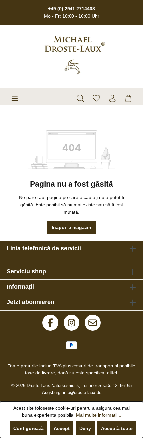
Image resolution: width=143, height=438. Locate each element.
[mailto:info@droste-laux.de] (93, 323)
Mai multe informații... (98, 415)
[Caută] (80, 98)
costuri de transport (92, 365)
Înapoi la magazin (71, 227)
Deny (85, 428)
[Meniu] (15, 98)
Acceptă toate (117, 428)
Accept (62, 428)
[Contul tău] (112, 98)
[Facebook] (50, 323)
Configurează (28, 428)
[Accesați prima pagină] (71, 55)
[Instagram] (71, 323)
